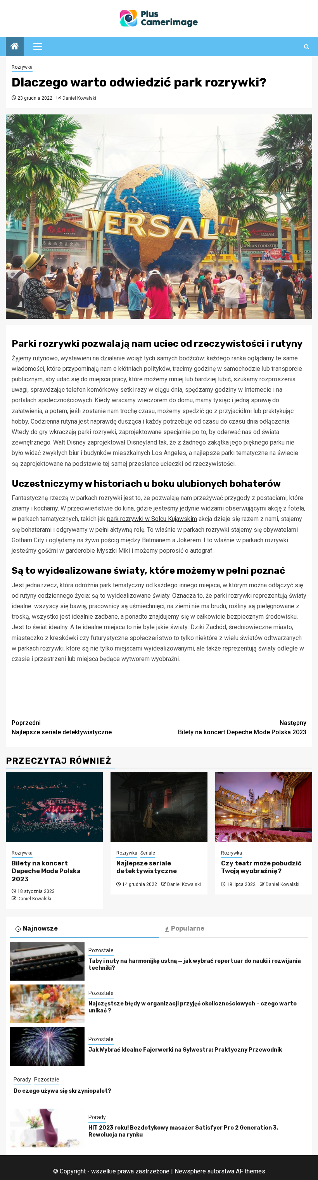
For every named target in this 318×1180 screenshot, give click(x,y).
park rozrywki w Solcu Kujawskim (152, 519)
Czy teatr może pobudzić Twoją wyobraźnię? (261, 867)
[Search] (306, 46)
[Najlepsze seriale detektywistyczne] (159, 807)
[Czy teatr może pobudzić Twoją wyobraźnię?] (263, 807)
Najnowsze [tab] (40, 928)
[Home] (14, 47)
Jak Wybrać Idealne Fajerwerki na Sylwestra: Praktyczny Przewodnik (185, 1050)
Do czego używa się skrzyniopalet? (62, 1091)
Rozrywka (22, 67)
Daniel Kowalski (79, 98)
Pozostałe (101, 950)
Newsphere (190, 1171)
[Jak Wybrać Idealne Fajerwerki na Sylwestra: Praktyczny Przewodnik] (47, 1046)
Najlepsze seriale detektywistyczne (62, 727)
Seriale (147, 853)
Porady (22, 1079)
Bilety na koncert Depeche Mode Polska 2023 (242, 727)
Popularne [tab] (187, 928)
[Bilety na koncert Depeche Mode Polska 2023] (54, 807)
